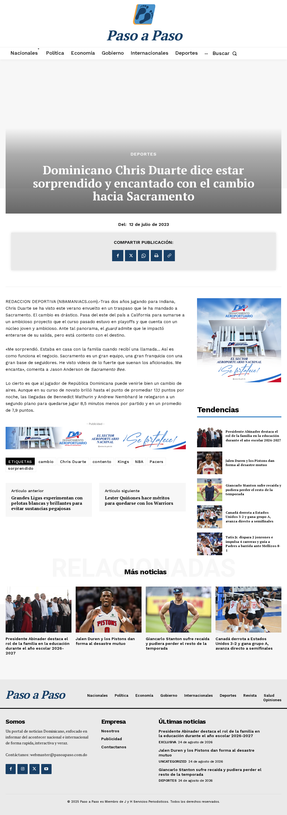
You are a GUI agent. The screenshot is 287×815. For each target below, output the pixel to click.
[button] (225, 53)
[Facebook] (117, 255)
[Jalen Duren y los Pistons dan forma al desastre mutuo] (209, 463)
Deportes (144, 154)
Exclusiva (167, 742)
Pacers (156, 461)
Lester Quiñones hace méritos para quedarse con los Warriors (139, 500)
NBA (139, 461)
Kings (123, 461)
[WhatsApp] (143, 255)
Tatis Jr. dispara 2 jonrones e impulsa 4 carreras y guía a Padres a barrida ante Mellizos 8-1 (253, 543)
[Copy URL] (169, 255)
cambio (46, 461)
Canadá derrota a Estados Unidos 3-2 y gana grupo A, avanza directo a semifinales (249, 516)
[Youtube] (46, 769)
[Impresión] (156, 255)
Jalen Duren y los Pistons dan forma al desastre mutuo (250, 463)
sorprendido (21, 468)
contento (102, 461)
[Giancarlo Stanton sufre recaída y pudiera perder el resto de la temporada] (209, 489)
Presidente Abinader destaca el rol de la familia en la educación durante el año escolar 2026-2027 (253, 435)
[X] (130, 255)
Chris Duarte (73, 461)
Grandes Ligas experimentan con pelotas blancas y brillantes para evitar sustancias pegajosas (47, 503)
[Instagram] (22, 769)
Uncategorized (173, 761)
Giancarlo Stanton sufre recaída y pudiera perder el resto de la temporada (253, 489)
